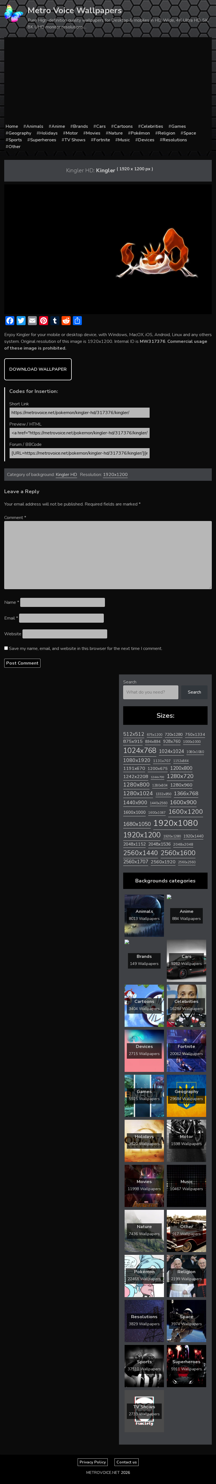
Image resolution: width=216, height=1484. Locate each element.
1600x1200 (185, 811)
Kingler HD (66, 474)
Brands (80, 126)
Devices (146, 140)
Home (12, 126)
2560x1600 (178, 852)
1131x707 (162, 760)
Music (124, 140)
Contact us (126, 1462)
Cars (101, 126)
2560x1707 (135, 862)
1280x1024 (138, 793)
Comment (15, 518)
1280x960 (181, 785)
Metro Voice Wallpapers (75, 10)
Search (129, 682)
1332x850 (163, 794)
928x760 (172, 741)
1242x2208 (135, 776)
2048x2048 (183, 844)
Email (11, 618)
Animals (34, 126)
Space (189, 133)
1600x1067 (157, 813)
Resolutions (175, 140)
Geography (19, 133)
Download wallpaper (38, 369)
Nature (116, 133)
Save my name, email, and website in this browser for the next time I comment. (85, 648)
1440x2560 (158, 803)
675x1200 (154, 734)
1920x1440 (193, 836)
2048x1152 (134, 844)
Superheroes (43, 140)
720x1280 (174, 734)
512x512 (133, 734)
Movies (93, 133)
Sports (15, 140)
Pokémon (140, 133)
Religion (166, 133)
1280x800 (136, 784)
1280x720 (180, 776)
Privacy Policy (93, 1462)
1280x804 (160, 785)
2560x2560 (186, 862)
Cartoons (123, 126)
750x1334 (195, 734)
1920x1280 (172, 836)
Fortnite (102, 140)
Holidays (48, 133)
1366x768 (186, 793)
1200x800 (181, 768)
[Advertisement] (108, 80)
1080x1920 (136, 760)
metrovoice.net (103, 1472)
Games (178, 126)
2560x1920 (163, 862)
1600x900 (183, 802)
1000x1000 (192, 741)
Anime (58, 126)
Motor (72, 133)
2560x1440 (140, 853)
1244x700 (157, 777)
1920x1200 (115, 474)
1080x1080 (195, 752)
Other (14, 147)
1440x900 (135, 802)
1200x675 (158, 768)
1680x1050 (137, 824)
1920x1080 (175, 823)
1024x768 (139, 751)
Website (12, 634)
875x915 (133, 741)
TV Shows (75, 140)
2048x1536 (159, 844)
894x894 (153, 741)
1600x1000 (134, 812)
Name (11, 602)
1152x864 (181, 761)
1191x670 (134, 768)
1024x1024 (171, 751)
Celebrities (152, 126)
